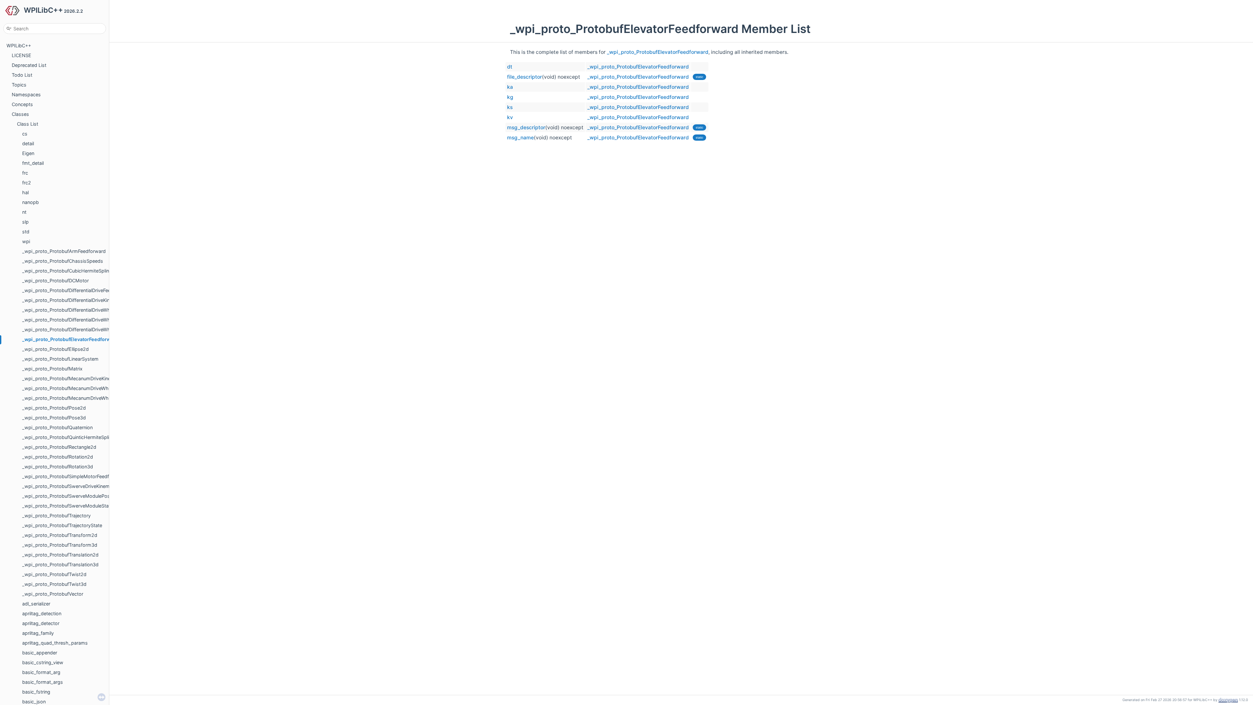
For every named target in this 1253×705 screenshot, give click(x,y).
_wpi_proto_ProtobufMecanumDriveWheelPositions (78, 388)
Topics (19, 84)
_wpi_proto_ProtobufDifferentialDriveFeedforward (76, 290)
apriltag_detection (41, 613)
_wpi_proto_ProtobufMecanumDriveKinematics (73, 378)
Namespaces (26, 94)
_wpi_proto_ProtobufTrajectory (56, 515)
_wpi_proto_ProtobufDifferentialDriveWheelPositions (79, 310)
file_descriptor (524, 77)
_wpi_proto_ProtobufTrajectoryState (62, 525)
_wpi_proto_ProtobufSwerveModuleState (67, 506)
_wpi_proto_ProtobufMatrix (52, 368)
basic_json (34, 701)
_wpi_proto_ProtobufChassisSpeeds (62, 261)
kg (510, 97)
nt (24, 212)
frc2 (26, 182)
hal (25, 192)
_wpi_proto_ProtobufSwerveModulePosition (70, 496)
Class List (27, 124)
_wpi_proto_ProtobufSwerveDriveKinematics (71, 486)
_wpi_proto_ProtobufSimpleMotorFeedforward (73, 476)
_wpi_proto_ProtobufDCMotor (55, 280)
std (25, 231)
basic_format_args (42, 682)
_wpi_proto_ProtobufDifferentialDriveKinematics (74, 300)
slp (25, 222)
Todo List (22, 75)
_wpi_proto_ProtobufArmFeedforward (64, 251)
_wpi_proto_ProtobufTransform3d (59, 545)
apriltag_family (38, 633)
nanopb (30, 202)
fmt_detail (33, 163)
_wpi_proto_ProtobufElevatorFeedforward (70, 339)
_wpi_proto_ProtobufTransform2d (59, 535)
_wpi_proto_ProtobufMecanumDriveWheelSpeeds (76, 398)
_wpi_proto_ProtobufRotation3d (57, 466)
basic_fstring (36, 692)
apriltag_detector (40, 623)
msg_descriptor (526, 127)
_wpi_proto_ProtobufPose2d (54, 408)
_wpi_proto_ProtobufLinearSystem (60, 359)
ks (510, 107)
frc (25, 173)
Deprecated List (29, 65)
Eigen (28, 153)
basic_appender (39, 652)
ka (510, 87)
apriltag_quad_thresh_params (55, 643)
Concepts (22, 104)
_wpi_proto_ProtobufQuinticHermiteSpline (68, 437)
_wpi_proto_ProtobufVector (52, 594)
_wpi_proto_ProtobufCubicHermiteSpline (67, 271)
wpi (26, 241)
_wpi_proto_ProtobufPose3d (54, 417)
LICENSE (21, 55)
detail (28, 143)
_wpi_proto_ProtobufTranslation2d (60, 554)
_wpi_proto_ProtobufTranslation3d (60, 564)
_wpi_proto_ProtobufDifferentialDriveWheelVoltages (79, 329)
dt (509, 67)
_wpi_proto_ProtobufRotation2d (57, 457)
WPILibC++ (19, 45)
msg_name (520, 137)
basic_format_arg (41, 672)
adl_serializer (36, 603)
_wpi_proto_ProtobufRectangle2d (59, 447)
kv (510, 117)
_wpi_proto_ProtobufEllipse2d (55, 349)
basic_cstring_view (42, 662)
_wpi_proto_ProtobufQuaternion (57, 427)
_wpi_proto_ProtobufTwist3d (54, 584)
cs (24, 133)
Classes (20, 114)
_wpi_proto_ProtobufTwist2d (54, 574)
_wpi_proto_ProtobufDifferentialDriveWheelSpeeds (77, 319)
